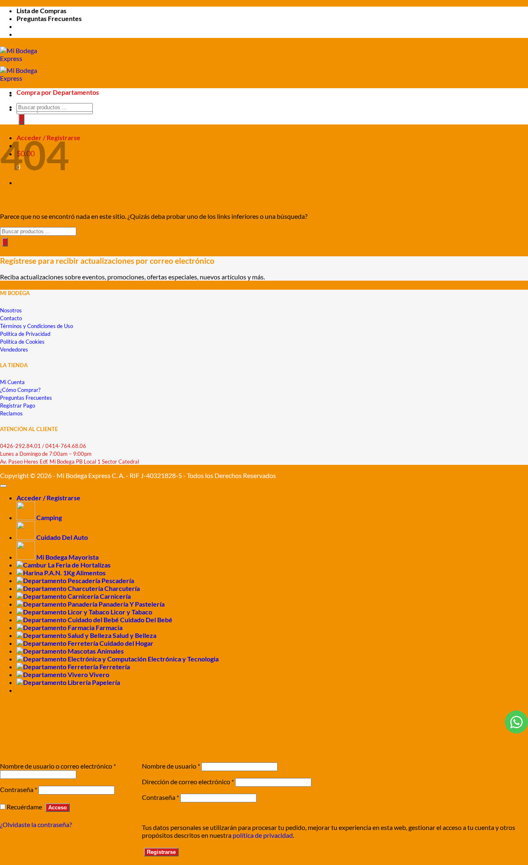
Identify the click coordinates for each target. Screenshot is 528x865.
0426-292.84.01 (20, 446)
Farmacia (109, 627)
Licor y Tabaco (131, 612)
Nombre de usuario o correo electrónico (58, 766)
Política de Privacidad (25, 334)
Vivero (99, 674)
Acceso (57, 807)
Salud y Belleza (134, 635)
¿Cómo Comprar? (20, 390)
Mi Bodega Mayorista (67, 557)
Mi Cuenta (12, 382)
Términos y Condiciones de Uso (36, 326)
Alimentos (91, 573)
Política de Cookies (22, 341)
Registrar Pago (17, 405)
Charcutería (122, 588)
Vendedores (14, 349)
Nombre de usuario (171, 766)
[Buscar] (21, 118)
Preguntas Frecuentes (49, 18)
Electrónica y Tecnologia (183, 659)
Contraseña (18, 789)
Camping (49, 517)
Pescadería (117, 580)
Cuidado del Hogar (126, 643)
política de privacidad (263, 835)
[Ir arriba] (3, 486)
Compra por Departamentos (57, 92)
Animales (110, 651)
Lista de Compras (41, 10)
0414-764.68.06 (65, 446)
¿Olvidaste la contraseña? (36, 824)
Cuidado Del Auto (62, 537)
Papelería (106, 682)
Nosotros (11, 310)
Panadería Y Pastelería (132, 604)
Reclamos (11, 413)
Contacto (11, 318)
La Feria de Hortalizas (79, 565)
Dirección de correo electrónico (188, 781)
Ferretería (114, 666)
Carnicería (115, 596)
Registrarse (161, 852)
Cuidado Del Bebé (146, 620)
